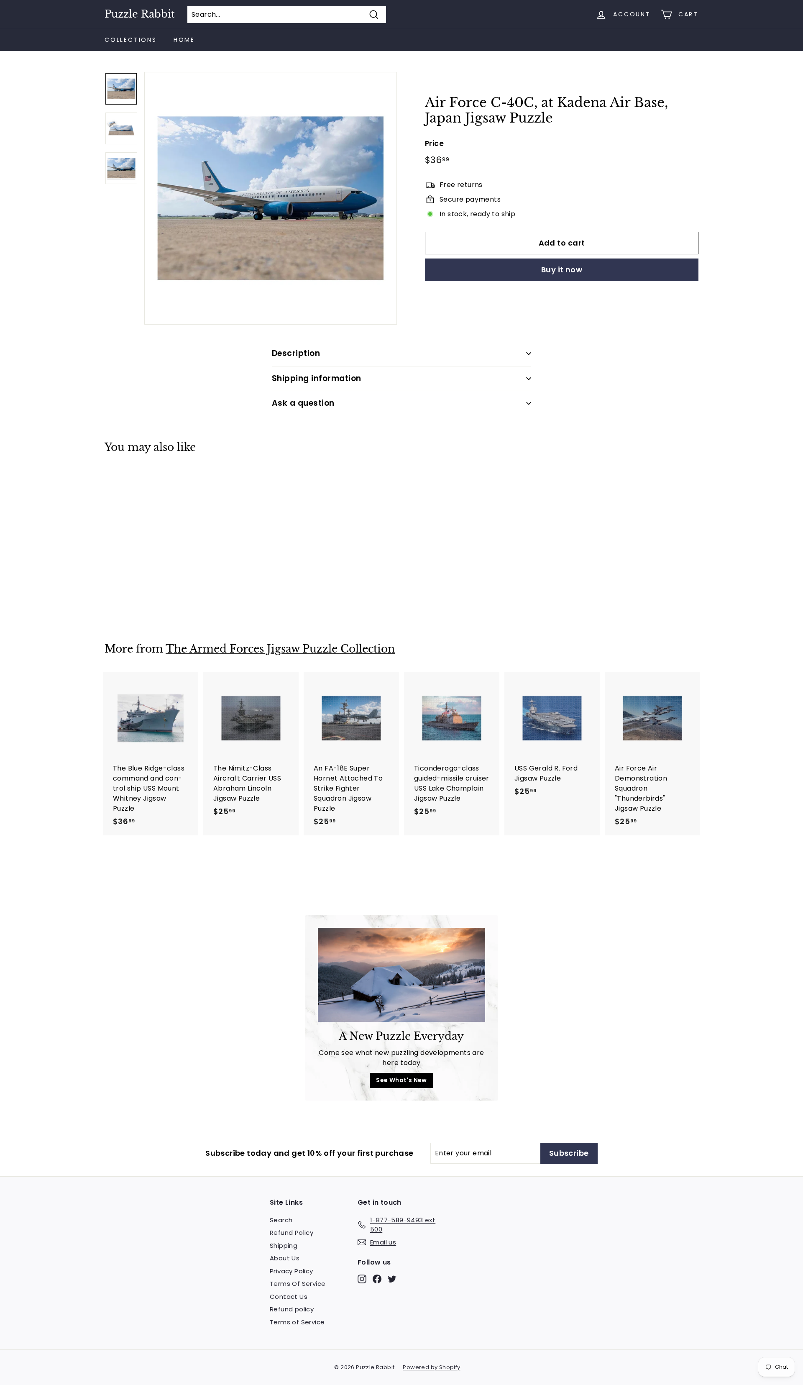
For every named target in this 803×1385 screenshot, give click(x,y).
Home (184, 40)
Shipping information (316, 378)
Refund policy (292, 1309)
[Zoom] (270, 198)
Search (281, 1220)
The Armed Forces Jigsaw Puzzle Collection (280, 649)
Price (434, 143)
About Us (284, 1258)
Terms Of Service (297, 1283)
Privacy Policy (291, 1271)
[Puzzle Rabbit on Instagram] (362, 1278)
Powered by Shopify (431, 1367)
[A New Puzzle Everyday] (401, 975)
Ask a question (303, 403)
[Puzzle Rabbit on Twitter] (392, 1278)
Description (296, 353)
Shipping (283, 1245)
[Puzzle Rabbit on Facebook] (377, 1278)
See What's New (401, 1080)
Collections (131, 40)
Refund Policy (291, 1232)
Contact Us (288, 1296)
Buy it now (562, 269)
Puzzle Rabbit (140, 14)
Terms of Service (297, 1322)
